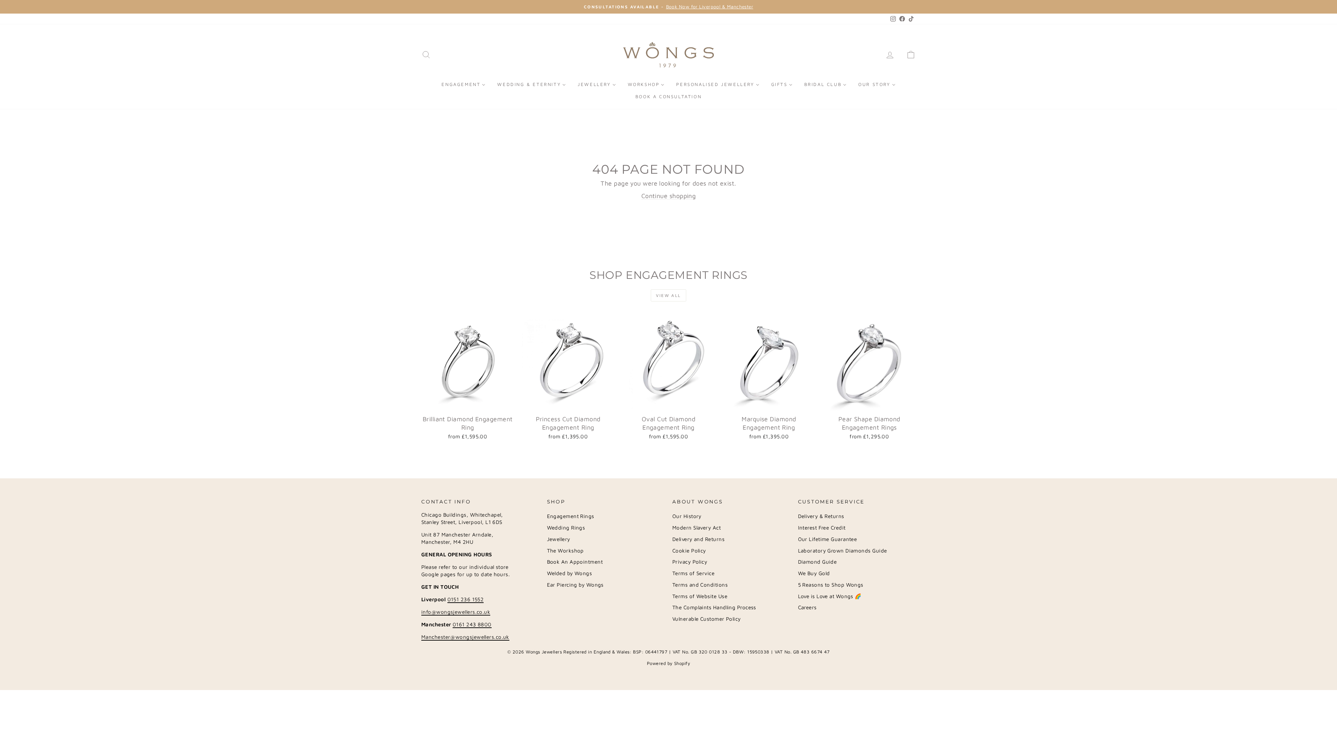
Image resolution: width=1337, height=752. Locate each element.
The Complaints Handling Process (714, 607)
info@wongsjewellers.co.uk (455, 612)
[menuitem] (463, 84)
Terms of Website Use (699, 596)
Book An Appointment (575, 562)
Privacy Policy (689, 562)
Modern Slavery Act (696, 528)
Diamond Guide (817, 562)
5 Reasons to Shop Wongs (830, 585)
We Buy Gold (814, 573)
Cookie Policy (689, 551)
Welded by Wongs (569, 573)
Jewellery (558, 539)
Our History (687, 516)
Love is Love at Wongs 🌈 (830, 596)
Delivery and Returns (698, 539)
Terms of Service (693, 573)
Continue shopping (668, 195)
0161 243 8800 (472, 624)
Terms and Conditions (700, 585)
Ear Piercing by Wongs (575, 585)
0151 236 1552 (465, 599)
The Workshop (565, 551)
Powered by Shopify (668, 663)
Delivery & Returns (821, 516)
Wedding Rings (566, 528)
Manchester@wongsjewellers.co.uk (465, 637)
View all (668, 295)
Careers (807, 607)
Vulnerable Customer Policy (706, 619)
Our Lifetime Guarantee (827, 539)
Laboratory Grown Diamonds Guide (842, 551)
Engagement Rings (570, 516)
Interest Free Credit (822, 528)
